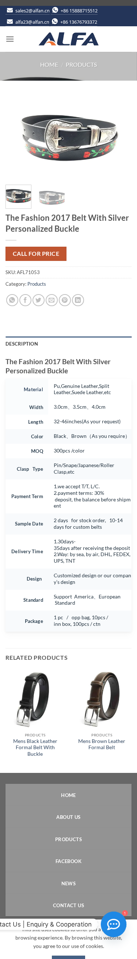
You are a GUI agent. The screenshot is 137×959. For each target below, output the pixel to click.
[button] (9, 39)
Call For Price (36, 253)
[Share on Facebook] (25, 300)
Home (49, 64)
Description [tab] (21, 344)
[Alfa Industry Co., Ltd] (68, 39)
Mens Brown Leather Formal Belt (101, 744)
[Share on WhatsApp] (12, 300)
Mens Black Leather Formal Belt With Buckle (35, 747)
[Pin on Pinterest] (65, 300)
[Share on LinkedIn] (78, 300)
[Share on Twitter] (39, 300)
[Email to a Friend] (52, 300)
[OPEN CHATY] (113, 924)
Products (81, 64)
